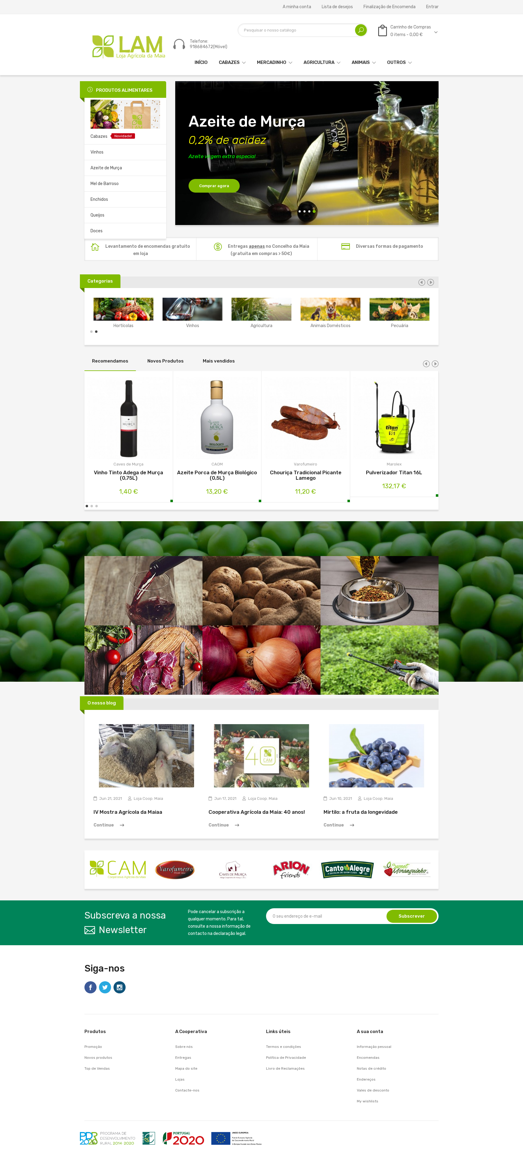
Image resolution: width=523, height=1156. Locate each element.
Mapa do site (186, 1068)
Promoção (93, 1047)
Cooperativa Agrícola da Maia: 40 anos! (257, 812)
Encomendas (368, 1057)
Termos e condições (283, 1047)
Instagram (119, 987)
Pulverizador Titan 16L (394, 472)
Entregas (183, 1057)
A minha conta (297, 7)
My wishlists (367, 1101)
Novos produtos (98, 1057)
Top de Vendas (97, 1068)
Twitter (105, 987)
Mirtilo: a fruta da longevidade (361, 812)
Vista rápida (128, 419)
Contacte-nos (187, 1090)
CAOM (217, 464)
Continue (104, 825)
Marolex (394, 464)
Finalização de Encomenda (389, 7)
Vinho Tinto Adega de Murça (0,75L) (128, 475)
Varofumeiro (305, 464)
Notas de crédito (371, 1068)
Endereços (366, 1079)
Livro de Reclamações (285, 1068)
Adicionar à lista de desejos (144, 419)
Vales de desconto (373, 1090)
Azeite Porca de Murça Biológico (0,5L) (217, 475)
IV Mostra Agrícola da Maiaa (128, 812)
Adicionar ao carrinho (112, 419)
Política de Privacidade (286, 1057)
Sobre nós (184, 1047)
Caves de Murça (128, 464)
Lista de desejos (337, 7)
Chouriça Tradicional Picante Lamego (305, 475)
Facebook (90, 987)
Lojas (180, 1079)
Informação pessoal (374, 1047)
